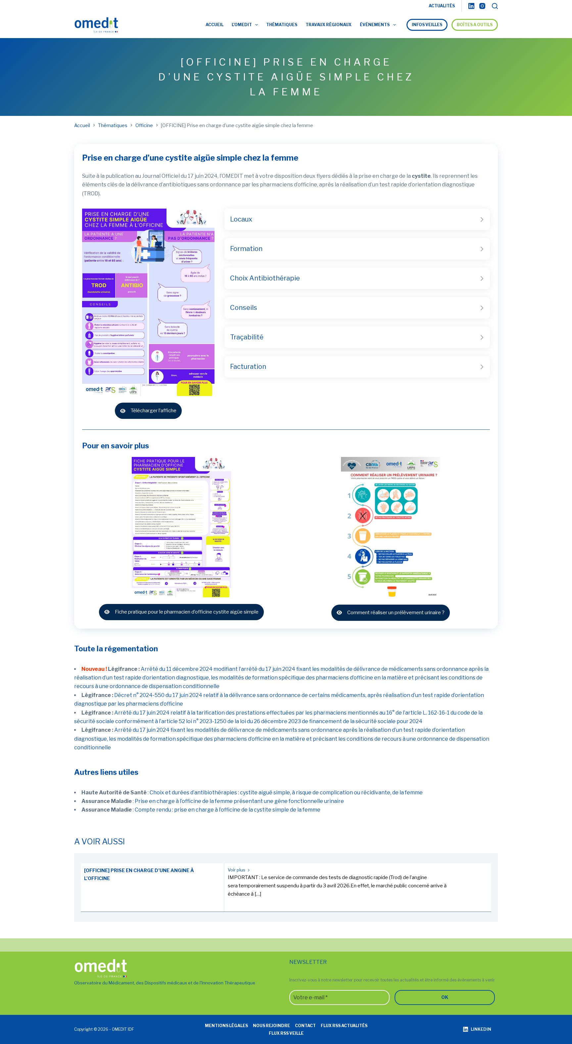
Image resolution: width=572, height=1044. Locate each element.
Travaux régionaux (329, 24)
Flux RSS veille (286, 1033)
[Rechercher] (495, 6)
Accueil (214, 24)
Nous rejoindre (271, 1025)
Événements (375, 24)
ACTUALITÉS (442, 5)
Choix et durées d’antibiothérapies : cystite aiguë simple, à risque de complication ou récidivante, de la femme (286, 792)
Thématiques (281, 24)
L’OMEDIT (242, 24)
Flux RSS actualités (344, 1025)
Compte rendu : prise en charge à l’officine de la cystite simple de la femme (227, 810)
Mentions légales (226, 1025)
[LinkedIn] (471, 6)
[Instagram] (482, 6)
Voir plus (237, 869)
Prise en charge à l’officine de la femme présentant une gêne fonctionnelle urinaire (239, 801)
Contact (305, 1025)
